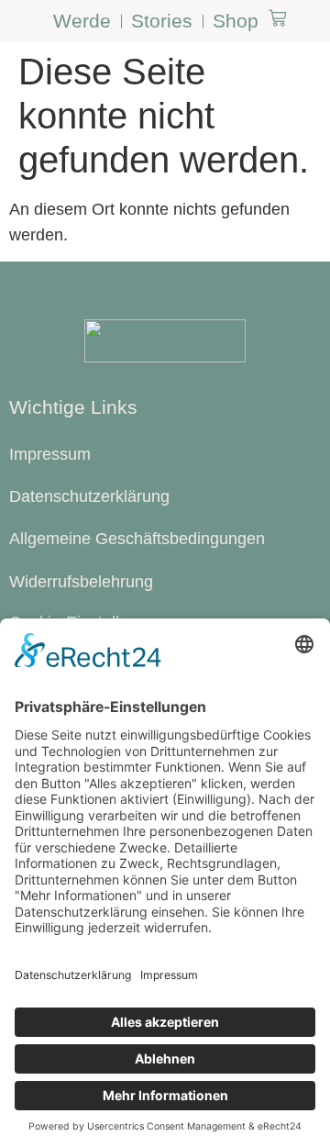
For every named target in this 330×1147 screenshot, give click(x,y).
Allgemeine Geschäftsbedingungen (137, 538)
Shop (235, 20)
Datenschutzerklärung (89, 496)
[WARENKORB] (277, 18)
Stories (161, 20)
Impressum (50, 454)
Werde (82, 20)
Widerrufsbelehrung (81, 582)
